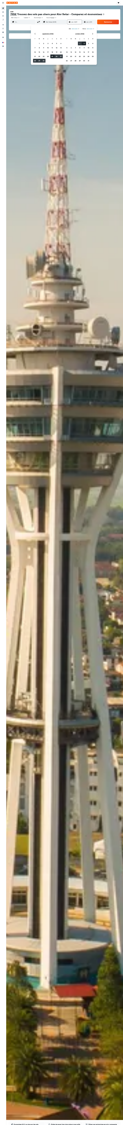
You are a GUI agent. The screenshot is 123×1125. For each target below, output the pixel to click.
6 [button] (71, 48)
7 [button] (75, 48)
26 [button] (56, 56)
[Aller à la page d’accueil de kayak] (12, 3)
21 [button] (35, 56)
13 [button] (61, 48)
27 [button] (61, 56)
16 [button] (43, 52)
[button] (3, 3)
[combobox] (15, 18)
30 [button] (43, 61)
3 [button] (88, 43)
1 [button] (39, 43)
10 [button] (48, 48)
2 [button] (43, 43)
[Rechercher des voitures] (3, 16)
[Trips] (3, 37)
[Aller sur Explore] (3, 25)
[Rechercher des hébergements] (3, 12)
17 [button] (48, 52)
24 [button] (48, 56)
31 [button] (88, 61)
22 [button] (39, 56)
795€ (13, 14)
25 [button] (52, 56)
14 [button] (35, 52)
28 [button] (35, 61)
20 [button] (61, 52)
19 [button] (56, 52)
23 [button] (43, 56)
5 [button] (56, 43)
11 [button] (52, 48)
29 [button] (39, 61)
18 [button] (52, 52)
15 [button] (39, 52)
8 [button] (39, 48)
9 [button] (43, 48)
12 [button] (56, 48)
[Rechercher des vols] (3, 8)
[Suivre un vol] (3, 28)
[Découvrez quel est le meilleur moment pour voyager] (3, 32)
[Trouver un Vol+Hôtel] (3, 19)
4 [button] (52, 43)
